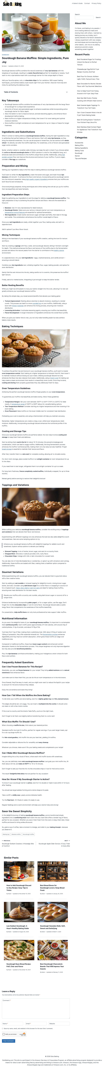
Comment (7, 1000)
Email (28, 1023)
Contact (87, 3)
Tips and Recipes (81, 158)
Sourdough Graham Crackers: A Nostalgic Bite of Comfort (18, 843)
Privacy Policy (96, 3)
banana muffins (16, 834)
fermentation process (50, 634)
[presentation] (19, 871)
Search (77, 14)
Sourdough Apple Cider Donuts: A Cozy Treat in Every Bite (54, 843)
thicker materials (17, 306)
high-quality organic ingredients (37, 179)
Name (5, 1023)
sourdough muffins (28, 834)
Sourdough (5, 54)
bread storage (7, 449)
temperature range (18, 404)
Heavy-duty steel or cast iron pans (28, 588)
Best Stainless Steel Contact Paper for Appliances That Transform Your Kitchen (89, 129)
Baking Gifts (79, 145)
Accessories (79, 143)
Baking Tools (79, 150)
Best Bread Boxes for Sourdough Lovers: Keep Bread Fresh (52, 887)
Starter (77, 156)
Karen (5, 66)
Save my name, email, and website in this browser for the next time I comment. (28, 1028)
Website (52, 1023)
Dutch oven (54, 378)
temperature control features (15, 212)
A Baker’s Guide (77, 3)
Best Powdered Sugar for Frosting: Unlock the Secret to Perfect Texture (89, 62)
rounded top (36, 303)
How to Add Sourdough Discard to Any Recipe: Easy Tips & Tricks (18, 887)
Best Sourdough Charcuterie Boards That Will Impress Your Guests (52, 966)
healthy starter (59, 250)
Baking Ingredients (81, 148)
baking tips (6, 834)
